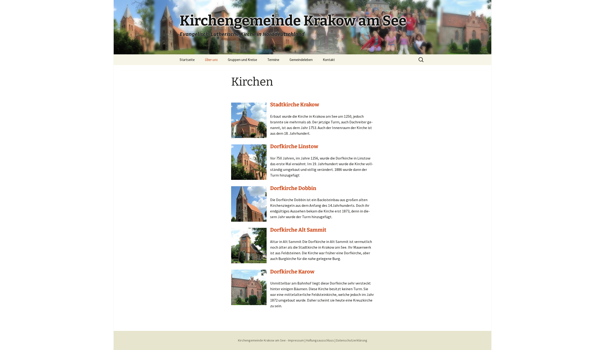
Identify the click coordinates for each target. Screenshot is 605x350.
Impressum (296, 340)
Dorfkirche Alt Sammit (298, 230)
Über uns (211, 59)
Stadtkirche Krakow (294, 104)
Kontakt (329, 59)
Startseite (187, 59)
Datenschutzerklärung (351, 340)
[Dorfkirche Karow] (249, 287)
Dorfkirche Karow (292, 271)
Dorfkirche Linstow (294, 146)
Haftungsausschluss (320, 340)
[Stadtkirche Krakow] (249, 119)
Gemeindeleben (301, 59)
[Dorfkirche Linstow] (249, 161)
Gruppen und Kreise (242, 59)
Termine (273, 59)
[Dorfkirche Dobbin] (249, 203)
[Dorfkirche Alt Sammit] (249, 245)
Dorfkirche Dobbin (293, 188)
